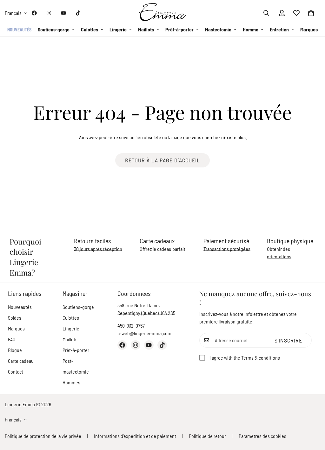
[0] (311, 13)
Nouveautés (19, 29)
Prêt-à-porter (179, 29)
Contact (15, 371)
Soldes (14, 318)
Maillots (146, 29)
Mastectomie (218, 29)
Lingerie (118, 29)
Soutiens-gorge (54, 29)
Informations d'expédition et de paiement (135, 436)
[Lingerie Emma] (162, 13)
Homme (250, 29)
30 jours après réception (98, 249)
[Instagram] (48, 13)
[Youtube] (63, 13)
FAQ (11, 339)
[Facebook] (34, 13)
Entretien (279, 29)
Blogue (15, 350)
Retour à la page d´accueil (162, 160)
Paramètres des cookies (262, 436)
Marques (309, 29)
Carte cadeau (21, 361)
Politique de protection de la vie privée (43, 436)
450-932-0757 (131, 326)
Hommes (71, 382)
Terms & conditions (260, 358)
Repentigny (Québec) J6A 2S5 (146, 313)
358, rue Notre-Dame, (138, 305)
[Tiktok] (78, 13)
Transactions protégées (226, 249)
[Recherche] (266, 13)
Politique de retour (207, 436)
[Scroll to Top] (312, 415)
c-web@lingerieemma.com (144, 333)
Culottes (89, 29)
